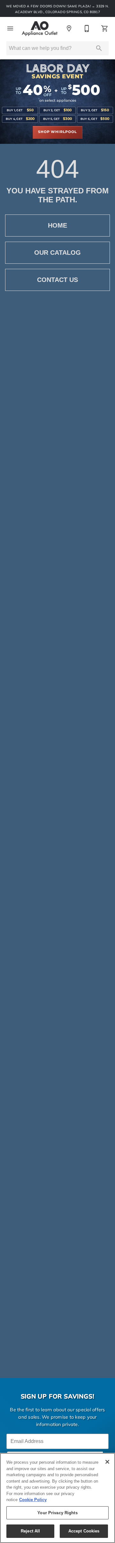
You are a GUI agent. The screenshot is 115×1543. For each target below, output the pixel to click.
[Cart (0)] (104, 28)
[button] (10, 28)
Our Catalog (57, 252)
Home (57, 225)
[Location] (69, 28)
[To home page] (39, 28)
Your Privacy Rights (57, 1512)
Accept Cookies (84, 1531)
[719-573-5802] (87, 28)
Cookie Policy (33, 1499)
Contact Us (57, 279)
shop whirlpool (57, 132)
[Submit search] (99, 48)
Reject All (30, 1531)
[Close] (107, 1462)
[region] (57, 1498)
